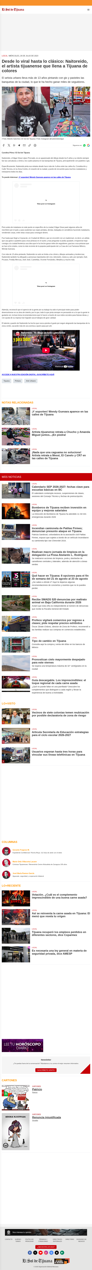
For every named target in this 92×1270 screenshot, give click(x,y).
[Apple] (57, 1253)
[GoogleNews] (51, 1253)
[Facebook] (3, 145)
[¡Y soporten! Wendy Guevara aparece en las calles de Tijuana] (16, 416)
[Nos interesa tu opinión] (46, 1232)
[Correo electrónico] (24, 145)
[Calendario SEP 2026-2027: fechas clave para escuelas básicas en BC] (16, 492)
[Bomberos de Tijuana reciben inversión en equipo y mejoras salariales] (16, 512)
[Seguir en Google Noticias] (88, 145)
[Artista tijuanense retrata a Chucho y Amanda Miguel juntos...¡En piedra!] (16, 436)
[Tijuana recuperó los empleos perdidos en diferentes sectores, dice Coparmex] (16, 936)
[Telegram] (19, 145)
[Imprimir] (35, 145)
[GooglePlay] (62, 1253)
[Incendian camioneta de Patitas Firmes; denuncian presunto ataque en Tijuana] (16, 534)
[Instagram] (46, 1253)
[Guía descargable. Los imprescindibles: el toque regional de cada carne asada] (16, 686)
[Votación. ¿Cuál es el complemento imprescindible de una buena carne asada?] (16, 898)
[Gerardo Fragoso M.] (6, 851)
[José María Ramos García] (6, 874)
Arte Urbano (31, 381)
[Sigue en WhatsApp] (84, 145)
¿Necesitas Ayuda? (46, 1247)
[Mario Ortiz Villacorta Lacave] (6, 862)
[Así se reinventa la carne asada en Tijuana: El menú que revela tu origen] (16, 917)
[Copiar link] (29, 145)
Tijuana (7, 381)
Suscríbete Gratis (46, 1070)
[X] (9, 145)
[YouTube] (41, 1253)
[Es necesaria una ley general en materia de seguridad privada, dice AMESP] (16, 954)
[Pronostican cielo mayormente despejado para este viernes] (16, 664)
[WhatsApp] (14, 145)
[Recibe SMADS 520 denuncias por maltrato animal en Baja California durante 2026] (16, 604)
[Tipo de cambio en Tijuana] (16, 645)
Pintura (18, 381)
